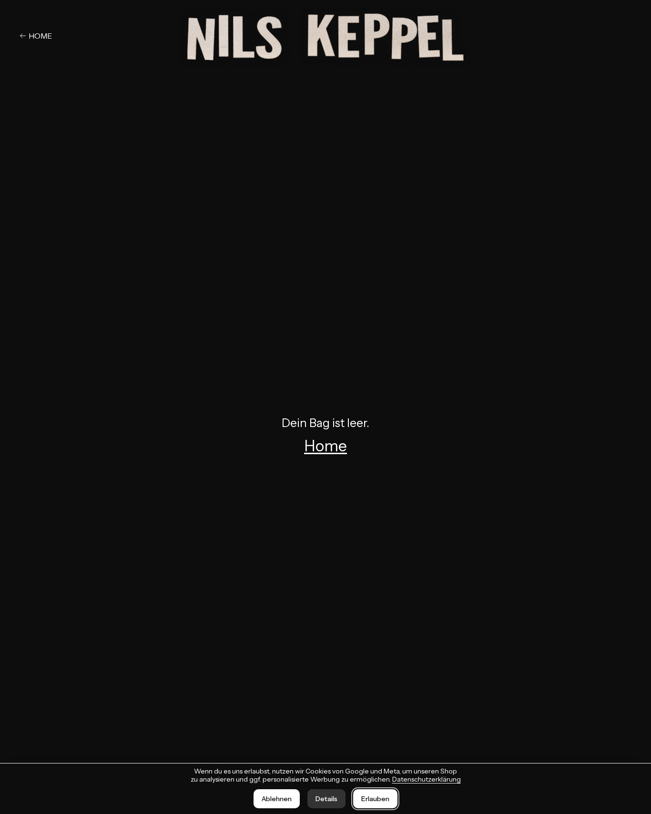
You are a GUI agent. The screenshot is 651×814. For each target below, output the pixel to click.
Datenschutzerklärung (426, 779)
